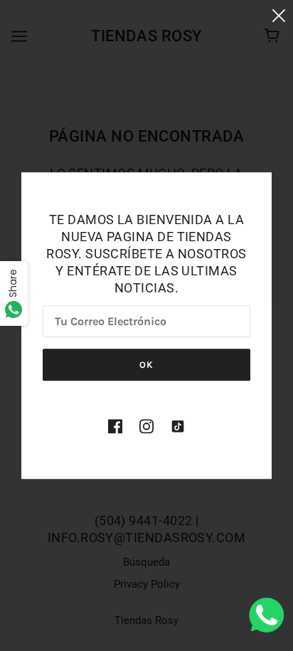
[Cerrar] (279, 15)
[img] (115, 426)
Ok (146, 364)
